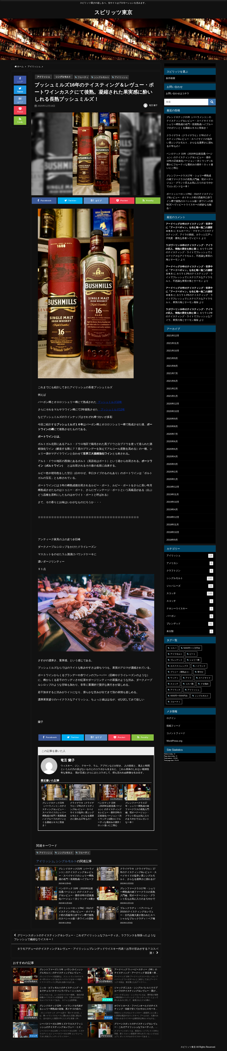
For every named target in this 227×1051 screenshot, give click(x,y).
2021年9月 (172, 358)
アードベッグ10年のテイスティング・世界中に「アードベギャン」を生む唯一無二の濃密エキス (189, 227)
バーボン (189, 616)
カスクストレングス (179, 666)
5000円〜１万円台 (191, 648)
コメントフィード (176, 733)
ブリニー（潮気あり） (180, 672)
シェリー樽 (194, 660)
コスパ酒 (189, 684)
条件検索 (170, 78)
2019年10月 (173, 502)
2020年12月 (173, 403)
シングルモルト (63, 77)
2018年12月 (173, 517)
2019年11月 (173, 494)
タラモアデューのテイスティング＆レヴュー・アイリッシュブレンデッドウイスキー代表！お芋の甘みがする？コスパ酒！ (87, 950)
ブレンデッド (189, 623)
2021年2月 (172, 388)
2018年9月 (172, 540)
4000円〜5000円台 (179, 696)
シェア (20, 82)
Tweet (20, 92)
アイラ (188, 678)
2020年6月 (172, 441)
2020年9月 (172, 419)
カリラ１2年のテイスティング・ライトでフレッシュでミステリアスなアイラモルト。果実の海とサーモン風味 (189, 298)
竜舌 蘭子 (153, 105)
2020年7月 (172, 434)
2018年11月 (173, 524)
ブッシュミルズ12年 (111, 409)
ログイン (171, 718)
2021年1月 (172, 396)
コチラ (185, 93)
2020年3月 (172, 464)
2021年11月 (173, 343)
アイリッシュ (43, 77)
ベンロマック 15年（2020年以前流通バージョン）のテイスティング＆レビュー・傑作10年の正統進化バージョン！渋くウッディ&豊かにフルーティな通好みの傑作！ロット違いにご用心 (190, 161)
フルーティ (83, 77)
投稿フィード (173, 726)
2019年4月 (172, 509)
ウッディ (174, 678)
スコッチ (189, 593)
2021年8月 (172, 366)
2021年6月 (172, 381)
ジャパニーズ (189, 586)
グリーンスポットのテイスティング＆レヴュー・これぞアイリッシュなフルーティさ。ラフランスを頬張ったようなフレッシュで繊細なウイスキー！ (85, 937)
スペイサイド (205, 678)
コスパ (173, 648)
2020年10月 (173, 411)
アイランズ (175, 690)
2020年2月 (172, 472)
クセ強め (205, 684)
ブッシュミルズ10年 (109, 402)
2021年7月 (172, 373)
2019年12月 (173, 487)
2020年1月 (172, 479)
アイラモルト (176, 654)
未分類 (189, 631)
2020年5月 (172, 449)
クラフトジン (189, 570)
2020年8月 (172, 426)
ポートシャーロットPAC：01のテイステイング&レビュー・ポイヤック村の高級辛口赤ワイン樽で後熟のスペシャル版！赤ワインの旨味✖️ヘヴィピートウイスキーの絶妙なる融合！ (190, 201)
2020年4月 (172, 456)
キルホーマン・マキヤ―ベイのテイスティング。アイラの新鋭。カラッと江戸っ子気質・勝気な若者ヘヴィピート (190, 234)
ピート (192, 654)
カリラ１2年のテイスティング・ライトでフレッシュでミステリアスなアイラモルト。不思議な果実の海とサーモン (189, 277)
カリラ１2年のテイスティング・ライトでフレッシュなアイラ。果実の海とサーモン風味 (189, 316)
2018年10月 (173, 532)
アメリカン (189, 563)
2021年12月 (173, 335)
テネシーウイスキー (189, 608)
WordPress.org (174, 741)
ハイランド (200, 666)
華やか (200, 672)
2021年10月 (173, 350)
